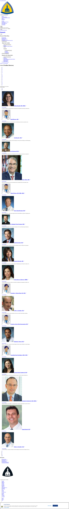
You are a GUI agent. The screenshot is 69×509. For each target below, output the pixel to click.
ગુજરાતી (3, 495)
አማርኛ (3, 481)
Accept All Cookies (55, 505)
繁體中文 (3, 482)
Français (3, 483)
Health (3, 16)
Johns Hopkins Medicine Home (6, 17)
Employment (3, 24)
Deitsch (3, 499)
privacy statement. (7, 507)
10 (2, 88)
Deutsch (3, 493)
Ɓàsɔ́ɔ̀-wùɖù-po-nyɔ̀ (4, 487)
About (3, 18)
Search (9, 28)
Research (2, 32)
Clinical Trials (3, 460)
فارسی (3, 498)
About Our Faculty (4, 461)
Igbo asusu (3, 488)
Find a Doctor (3, 22)
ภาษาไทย (3, 496)
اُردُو (3, 497)
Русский (3, 484)
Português (3, 485)
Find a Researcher (5, 63)
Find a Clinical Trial (4, 23)
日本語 (3, 490)
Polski (2, 494)
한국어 (3, 491)
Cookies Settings (49, 505)
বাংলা (2, 489)
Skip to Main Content (3, 0)
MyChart (3, 21)
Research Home (4, 459)
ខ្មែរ (2, 500)
